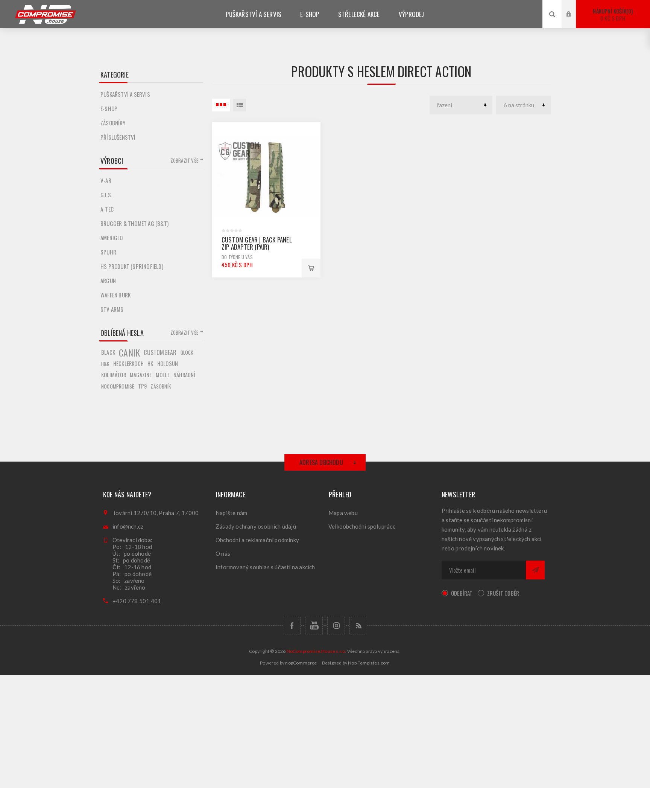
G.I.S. (106, 195)
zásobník (160, 386)
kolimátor (113, 375)
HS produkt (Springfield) (131, 266)
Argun (108, 280)
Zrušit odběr (503, 593)
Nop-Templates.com (369, 663)
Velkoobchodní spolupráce (362, 526)
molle (163, 375)
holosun (167, 363)
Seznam (239, 105)
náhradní (184, 375)
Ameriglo (111, 237)
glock (187, 352)
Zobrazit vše (184, 160)
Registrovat (574, 21)
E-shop (108, 108)
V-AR (105, 180)
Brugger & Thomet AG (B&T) (134, 223)
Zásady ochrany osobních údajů (256, 526)
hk (150, 363)
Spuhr (108, 252)
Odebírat (462, 593)
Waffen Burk (115, 295)
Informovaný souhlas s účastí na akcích (265, 567)
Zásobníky (112, 123)
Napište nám (231, 512)
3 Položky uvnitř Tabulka (221, 105)
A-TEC (107, 209)
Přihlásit (574, 7)
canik (129, 352)
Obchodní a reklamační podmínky (257, 540)
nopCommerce (301, 663)
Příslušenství (118, 137)
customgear (160, 352)
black (108, 352)
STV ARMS (112, 309)
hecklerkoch (128, 363)
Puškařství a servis (125, 94)
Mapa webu (343, 512)
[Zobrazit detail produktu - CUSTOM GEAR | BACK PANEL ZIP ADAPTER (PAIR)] (266, 176)
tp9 (142, 386)
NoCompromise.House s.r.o (316, 651)
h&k (105, 363)
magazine (141, 375)
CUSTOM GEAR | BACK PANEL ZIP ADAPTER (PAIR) (257, 243)
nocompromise (117, 386)
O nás (223, 553)
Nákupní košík (612, 14)
